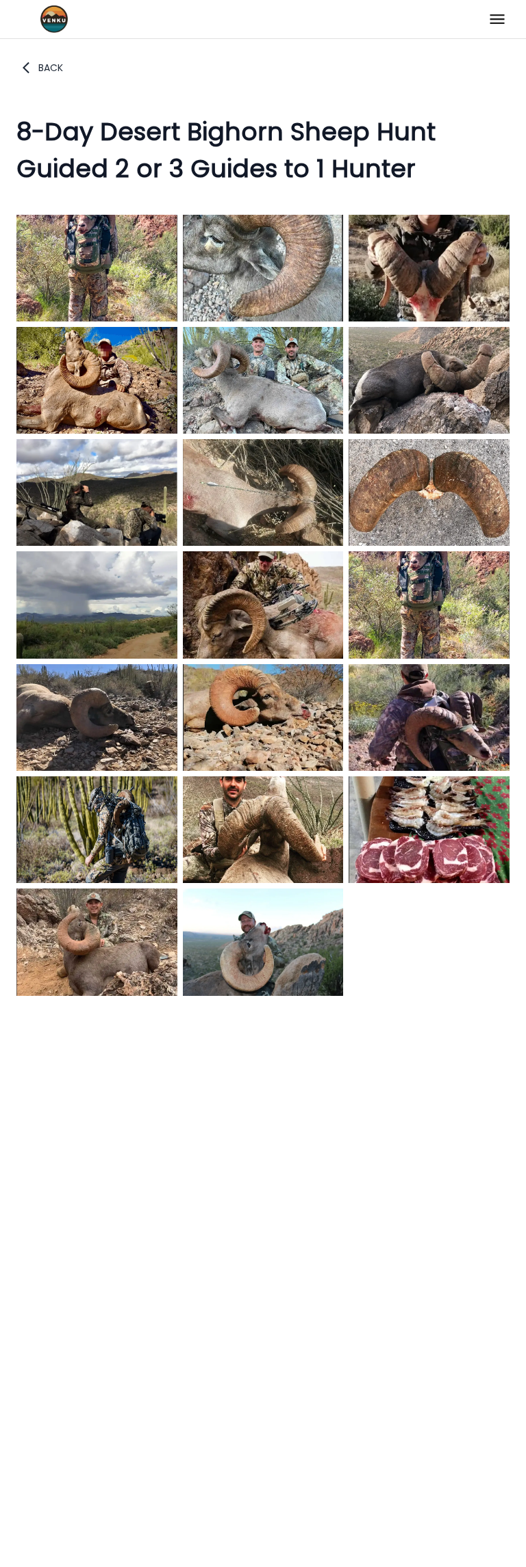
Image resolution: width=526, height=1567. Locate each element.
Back (50, 68)
